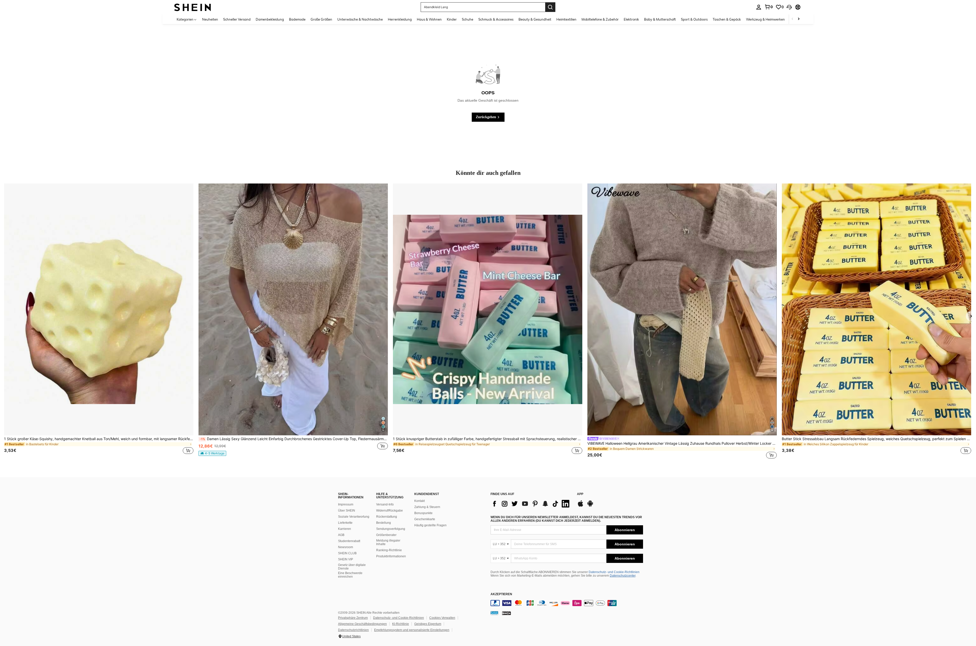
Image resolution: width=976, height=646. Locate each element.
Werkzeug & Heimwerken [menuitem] (765, 19)
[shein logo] (192, 7)
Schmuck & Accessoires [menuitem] (495, 19)
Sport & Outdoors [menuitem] (694, 19)
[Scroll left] (792, 19)
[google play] (590, 506)
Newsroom (345, 547)
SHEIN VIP (345, 559)
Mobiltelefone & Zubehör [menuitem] (600, 19)
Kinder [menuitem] (452, 19)
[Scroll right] (798, 19)
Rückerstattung (386, 516)
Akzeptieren (501, 594)
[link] (768, 7)
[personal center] (759, 7)
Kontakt (419, 501)
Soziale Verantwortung (353, 516)
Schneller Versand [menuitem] (237, 19)
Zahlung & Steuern (427, 507)
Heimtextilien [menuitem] (566, 19)
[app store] (580, 506)
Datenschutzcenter (622, 575)
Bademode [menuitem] (297, 19)
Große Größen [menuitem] (321, 19)
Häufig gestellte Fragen (430, 525)
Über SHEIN (346, 510)
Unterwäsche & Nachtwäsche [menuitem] (360, 19)
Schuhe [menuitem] (467, 19)
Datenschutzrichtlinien (353, 630)
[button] (789, 7)
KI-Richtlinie (400, 624)
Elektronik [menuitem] (631, 19)
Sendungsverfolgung (390, 529)
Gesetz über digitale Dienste (352, 566)
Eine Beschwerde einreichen (350, 574)
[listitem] (98, 321)
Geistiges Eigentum (427, 624)
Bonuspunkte (423, 513)
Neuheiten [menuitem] (210, 19)
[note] (212, 453)
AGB (341, 535)
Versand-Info (385, 504)
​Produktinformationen (391, 556)
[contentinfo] (567, 603)
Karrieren (344, 529)
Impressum (345, 504)
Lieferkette (345, 523)
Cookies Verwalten (442, 618)
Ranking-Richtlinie (389, 550)
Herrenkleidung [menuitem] (400, 19)
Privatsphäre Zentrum (353, 618)
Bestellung (383, 523)
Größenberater (386, 535)
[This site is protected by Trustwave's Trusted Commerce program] (494, 613)
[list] (531, 503)
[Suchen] (550, 7)
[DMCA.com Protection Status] (506, 613)
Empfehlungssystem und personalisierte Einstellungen (411, 630)
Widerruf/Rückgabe (389, 510)
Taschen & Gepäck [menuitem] (727, 19)
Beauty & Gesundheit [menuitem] (534, 19)
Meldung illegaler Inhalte (388, 542)
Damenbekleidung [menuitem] (270, 19)
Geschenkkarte (424, 519)
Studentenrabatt (349, 541)
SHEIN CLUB (347, 553)
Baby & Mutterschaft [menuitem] (660, 19)
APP (580, 494)
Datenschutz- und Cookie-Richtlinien (614, 572)
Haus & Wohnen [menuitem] (429, 19)
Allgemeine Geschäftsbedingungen (362, 624)
